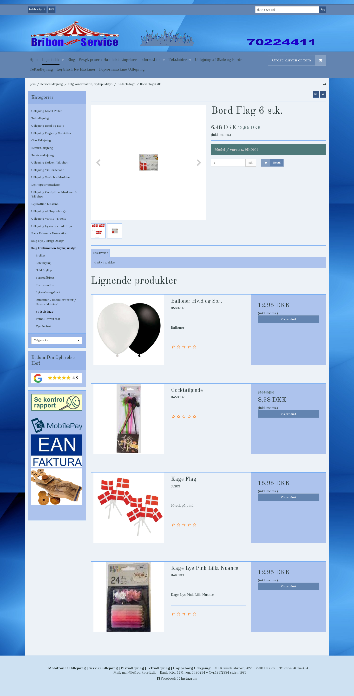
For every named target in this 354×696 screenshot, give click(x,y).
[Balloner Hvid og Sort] (128, 332)
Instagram (188, 678)
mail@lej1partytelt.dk (139, 672)
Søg (323, 9)
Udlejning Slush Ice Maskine (50, 177)
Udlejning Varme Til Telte (48, 218)
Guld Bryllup (44, 270)
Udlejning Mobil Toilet (46, 111)
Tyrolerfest (43, 326)
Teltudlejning (40, 118)
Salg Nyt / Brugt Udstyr (47, 241)
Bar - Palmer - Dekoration (49, 233)
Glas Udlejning (41, 140)
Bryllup (40, 255)
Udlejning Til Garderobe (47, 170)
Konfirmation (45, 285)
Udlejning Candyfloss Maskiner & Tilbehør (54, 194)
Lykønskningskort (48, 292)
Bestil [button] (277, 162)
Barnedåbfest (45, 277)
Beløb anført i (37, 9)
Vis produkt (288, 319)
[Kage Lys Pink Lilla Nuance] (128, 599)
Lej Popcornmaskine (45, 184)
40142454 (300, 668)
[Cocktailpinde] (128, 421)
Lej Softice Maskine (45, 204)
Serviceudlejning (42, 155)
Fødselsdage (44, 311)
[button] (316, 94)
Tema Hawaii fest (48, 319)
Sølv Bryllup (44, 263)
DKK (51, 9)
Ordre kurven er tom (291, 60)
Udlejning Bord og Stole (47, 125)
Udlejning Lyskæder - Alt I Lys (51, 226)
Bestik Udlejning (42, 148)
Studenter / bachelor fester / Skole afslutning (56, 302)
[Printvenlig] (324, 84)
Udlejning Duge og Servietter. (51, 133)
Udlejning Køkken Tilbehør (49, 162)
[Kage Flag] (128, 510)
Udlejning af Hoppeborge (48, 211)
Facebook (168, 678)
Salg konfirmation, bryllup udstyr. (53, 248)
